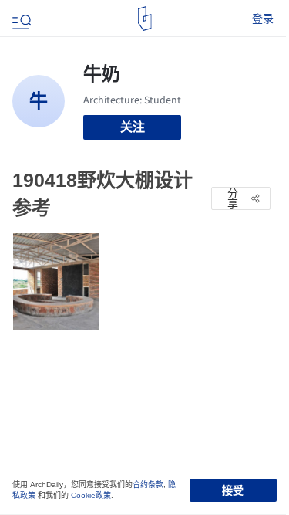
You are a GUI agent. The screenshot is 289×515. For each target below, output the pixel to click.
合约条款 (148, 484)
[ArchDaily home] (144, 18)
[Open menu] (20, 18)
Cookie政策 (91, 495)
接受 (233, 490)
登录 (263, 18)
